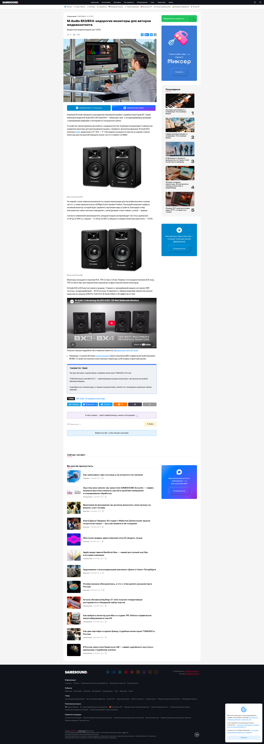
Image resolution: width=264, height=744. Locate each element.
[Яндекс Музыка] (138, 672)
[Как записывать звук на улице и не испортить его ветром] (74, 476)
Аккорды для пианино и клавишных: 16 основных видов (176, 112)
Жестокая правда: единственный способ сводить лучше (112, 538)
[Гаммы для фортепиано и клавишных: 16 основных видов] (180, 125)
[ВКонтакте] (114, 672)
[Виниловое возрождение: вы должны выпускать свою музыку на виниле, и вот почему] (74, 508)
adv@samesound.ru (192, 674)
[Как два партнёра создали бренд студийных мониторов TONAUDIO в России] (74, 634)
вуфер (78, 132)
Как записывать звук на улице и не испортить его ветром (113, 475)
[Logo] (10, 2)
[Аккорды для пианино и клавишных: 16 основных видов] (180, 101)
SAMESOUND (82, 731)
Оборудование (72, 16)
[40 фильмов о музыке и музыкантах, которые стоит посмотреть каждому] (180, 149)
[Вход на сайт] (255, 2)
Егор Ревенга (82, 16)
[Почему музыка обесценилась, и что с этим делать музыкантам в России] (74, 587)
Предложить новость (173, 19)
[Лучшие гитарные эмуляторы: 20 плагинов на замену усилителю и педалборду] (180, 173)
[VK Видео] (132, 672)
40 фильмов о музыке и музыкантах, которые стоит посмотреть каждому (177, 160)
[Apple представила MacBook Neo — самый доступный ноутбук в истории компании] (74, 555)
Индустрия (86, 511)
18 (101, 590)
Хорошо (244, 737)
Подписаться (179, 249)
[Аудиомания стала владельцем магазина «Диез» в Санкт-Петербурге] (74, 571)
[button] (142, 34)
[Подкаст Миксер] (144, 672)
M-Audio (80, 398)
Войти (151, 424)
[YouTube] (126, 672)
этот (124, 732)
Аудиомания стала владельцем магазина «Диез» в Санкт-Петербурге (119, 569)
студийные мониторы (96, 398)
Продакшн (86, 478)
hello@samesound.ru (192, 671)
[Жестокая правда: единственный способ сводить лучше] (74, 539)
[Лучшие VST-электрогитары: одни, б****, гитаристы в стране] (180, 199)
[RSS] (156, 672)
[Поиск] (259, 2)
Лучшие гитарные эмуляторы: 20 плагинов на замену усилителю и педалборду (177, 185)
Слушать (179, 72)
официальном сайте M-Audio (125, 350)
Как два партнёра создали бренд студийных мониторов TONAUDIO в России (100, 373)
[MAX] (120, 672)
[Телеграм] (108, 672)
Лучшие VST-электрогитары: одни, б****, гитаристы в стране (178, 210)
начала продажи (102, 356)
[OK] (150, 672)
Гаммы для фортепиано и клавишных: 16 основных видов (176, 136)
